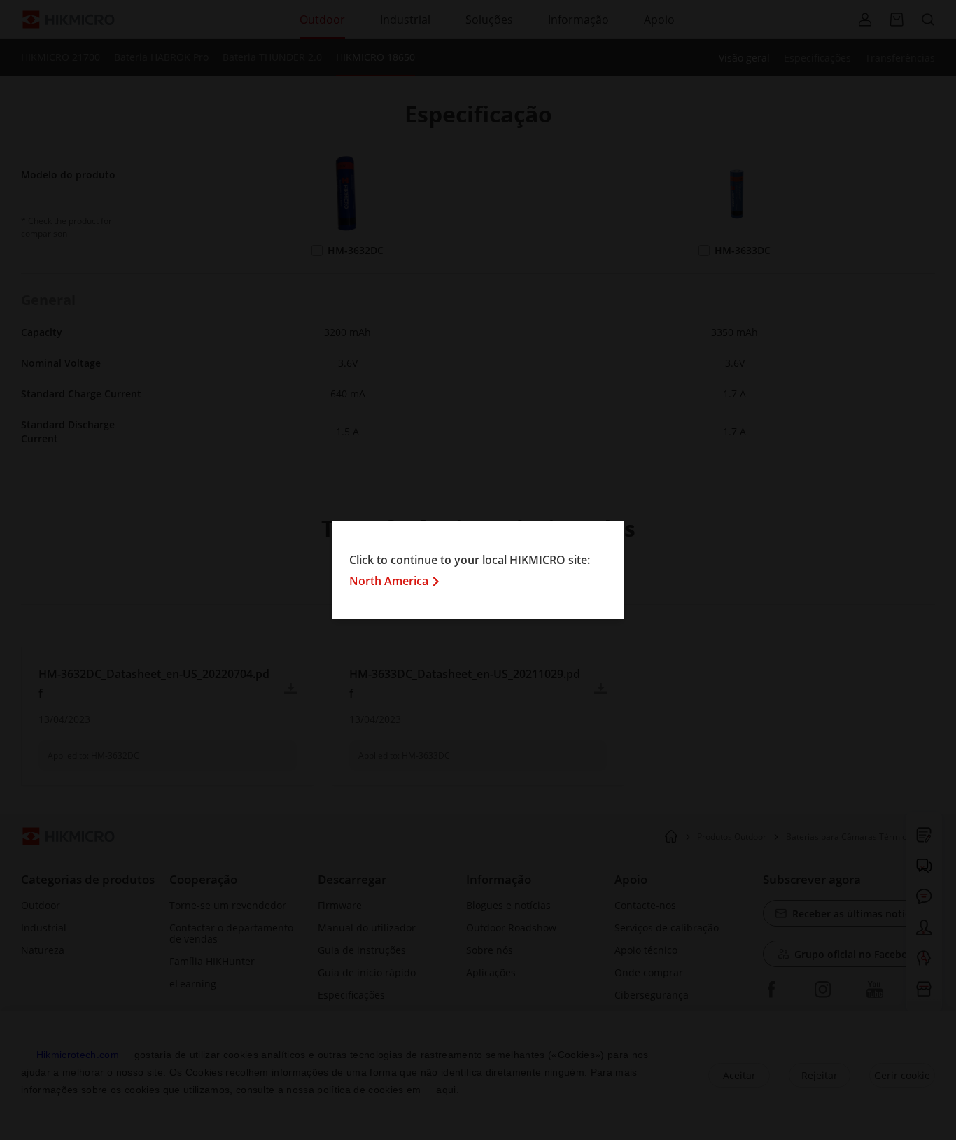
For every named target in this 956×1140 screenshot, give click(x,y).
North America (388, 581)
